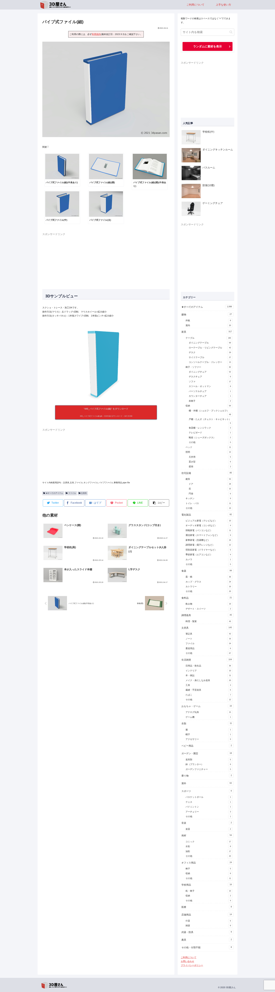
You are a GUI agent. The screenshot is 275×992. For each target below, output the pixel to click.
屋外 (206, 783)
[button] (159, 502)
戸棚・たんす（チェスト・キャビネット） (210, 421)
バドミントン (208, 807)
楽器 (208, 829)
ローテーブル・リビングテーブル (210, 348)
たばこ (208, 695)
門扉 (210, 494)
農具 (206, 939)
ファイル (72, 493)
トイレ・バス (208, 503)
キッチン (208, 498)
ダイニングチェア (210, 372)
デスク (210, 352)
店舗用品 (206, 914)
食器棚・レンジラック (210, 428)
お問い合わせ (187, 961)
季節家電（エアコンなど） (208, 554)
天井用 (210, 457)
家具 (206, 331)
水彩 (208, 846)
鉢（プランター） (208, 764)
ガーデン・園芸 (206, 753)
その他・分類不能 (206, 947)
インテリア (208, 670)
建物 (206, 314)
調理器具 (206, 615)
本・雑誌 (208, 675)
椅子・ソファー (208, 367)
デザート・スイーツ (208, 609)
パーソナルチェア (210, 391)
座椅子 (210, 401)
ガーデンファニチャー (208, 769)
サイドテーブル (210, 357)
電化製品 (206, 514)
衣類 (206, 723)
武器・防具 (206, 932)
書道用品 (208, 648)
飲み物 (208, 604)
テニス (208, 802)
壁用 (210, 466)
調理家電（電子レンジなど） (208, 545)
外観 (208, 320)
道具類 (208, 759)
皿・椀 (208, 577)
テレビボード (210, 432)
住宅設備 (206, 473)
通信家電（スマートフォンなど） (208, 535)
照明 (208, 452)
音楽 (206, 823)
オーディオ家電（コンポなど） (208, 525)
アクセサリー (208, 739)
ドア (210, 484)
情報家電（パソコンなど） (208, 530)
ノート (208, 639)
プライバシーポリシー (192, 965)
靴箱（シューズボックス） (210, 437)
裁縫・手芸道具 (208, 690)
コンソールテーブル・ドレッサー (210, 362)
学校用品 (206, 884)
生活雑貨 (206, 659)
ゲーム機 (208, 717)
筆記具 (208, 634)
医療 (206, 907)
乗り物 (206, 775)
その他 (210, 442)
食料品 (206, 598)
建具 (208, 479)
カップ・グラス (208, 582)
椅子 (208, 868)
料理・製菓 (208, 621)
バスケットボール (208, 797)
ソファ (210, 381)
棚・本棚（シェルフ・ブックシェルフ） (210, 412)
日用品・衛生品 (208, 666)
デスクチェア (210, 376)
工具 (208, 685)
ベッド (208, 447)
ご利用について (188, 957)
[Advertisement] (106, 258)
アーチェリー (208, 812)
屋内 (208, 325)
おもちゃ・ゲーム (206, 706)
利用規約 (96, 34)
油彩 (208, 851)
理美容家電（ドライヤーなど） (208, 550)
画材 (206, 835)
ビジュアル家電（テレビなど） (208, 521)
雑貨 (208, 925)
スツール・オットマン (210, 386)
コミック (208, 841)
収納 (208, 406)
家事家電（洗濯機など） (208, 540)
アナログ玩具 (208, 712)
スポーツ (206, 791)
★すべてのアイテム (54, 493)
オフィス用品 (206, 862)
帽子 (208, 734)
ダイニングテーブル (210, 343)
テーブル (208, 338)
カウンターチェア (210, 396)
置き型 (210, 462)
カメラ (208, 559)
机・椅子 (208, 891)
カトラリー (208, 586)
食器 (206, 570)
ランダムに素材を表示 (207, 46)
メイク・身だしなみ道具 (208, 680)
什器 (208, 921)
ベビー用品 (206, 745)
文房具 (84, 493)
